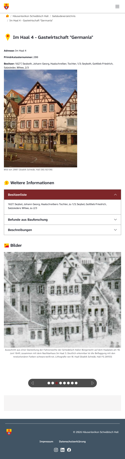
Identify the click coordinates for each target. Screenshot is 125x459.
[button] (32, 383)
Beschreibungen (20, 230)
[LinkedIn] (62, 449)
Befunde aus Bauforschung (28, 219)
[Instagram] (56, 449)
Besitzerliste (17, 194)
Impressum (46, 441)
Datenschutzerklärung (72, 441)
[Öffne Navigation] (117, 6)
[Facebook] (69, 449)
